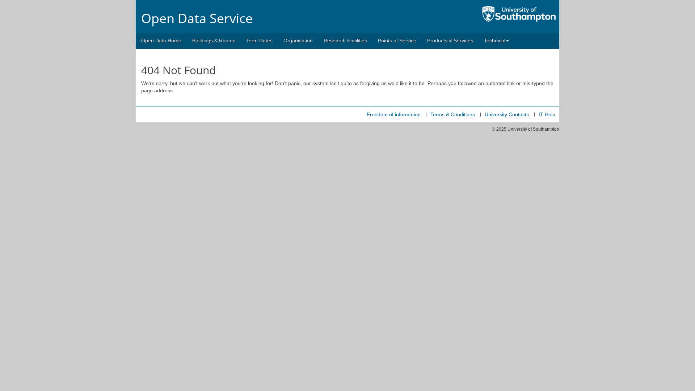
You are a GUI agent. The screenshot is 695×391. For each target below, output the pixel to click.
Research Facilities (345, 40)
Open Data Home (161, 40)
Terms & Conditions (452, 114)
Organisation (298, 40)
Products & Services (450, 40)
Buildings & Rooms (213, 40)
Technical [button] (494, 40)
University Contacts (507, 114)
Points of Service (397, 40)
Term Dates (259, 40)
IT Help (547, 114)
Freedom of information (394, 114)
